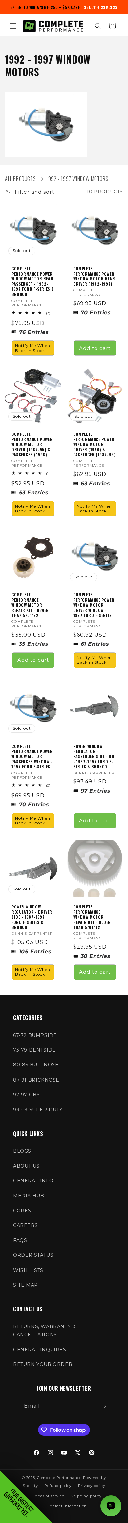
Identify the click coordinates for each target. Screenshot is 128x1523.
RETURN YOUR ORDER (42, 1364)
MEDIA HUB (28, 1196)
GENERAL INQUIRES (39, 1349)
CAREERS (25, 1225)
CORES (22, 1211)
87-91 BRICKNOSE (36, 1080)
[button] (13, 26)
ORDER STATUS (33, 1255)
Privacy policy (91, 1486)
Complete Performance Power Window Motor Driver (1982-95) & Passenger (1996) (32, 444)
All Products (20, 179)
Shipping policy (86, 1496)
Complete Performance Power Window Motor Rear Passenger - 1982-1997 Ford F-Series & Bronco (32, 281)
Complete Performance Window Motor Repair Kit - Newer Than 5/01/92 (30, 605)
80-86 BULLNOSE (35, 1065)
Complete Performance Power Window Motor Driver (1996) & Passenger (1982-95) (94, 444)
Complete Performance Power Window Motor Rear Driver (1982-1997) (94, 276)
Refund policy (58, 1486)
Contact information (67, 1506)
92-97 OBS (26, 1095)
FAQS (20, 1240)
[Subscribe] (103, 1406)
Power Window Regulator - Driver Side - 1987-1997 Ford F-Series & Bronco (31, 917)
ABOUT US (26, 1166)
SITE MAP (25, 1285)
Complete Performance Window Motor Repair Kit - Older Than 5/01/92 (92, 917)
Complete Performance (59, 1477)
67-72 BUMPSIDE (35, 1035)
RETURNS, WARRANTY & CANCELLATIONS (44, 1331)
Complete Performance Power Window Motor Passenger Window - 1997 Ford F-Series (32, 756)
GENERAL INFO (33, 1181)
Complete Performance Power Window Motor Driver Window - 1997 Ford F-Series (93, 605)
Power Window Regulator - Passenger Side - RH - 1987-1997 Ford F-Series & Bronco (93, 756)
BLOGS (22, 1151)
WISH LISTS (28, 1270)
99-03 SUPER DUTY (38, 1110)
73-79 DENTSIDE (34, 1050)
